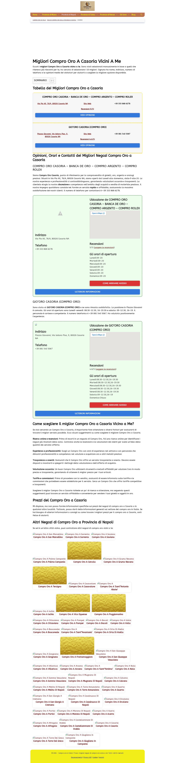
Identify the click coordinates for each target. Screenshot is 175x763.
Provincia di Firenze (107, 15)
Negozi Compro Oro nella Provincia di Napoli (61, 20)
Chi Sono (123, 15)
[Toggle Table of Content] (50, 81)
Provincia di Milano (49, 15)
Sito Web (87, 104)
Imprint (101, 757)
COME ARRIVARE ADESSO (115, 283)
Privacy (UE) (87, 757)
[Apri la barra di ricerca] (141, 15)
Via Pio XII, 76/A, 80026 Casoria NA (52, 104)
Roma (35, 15)
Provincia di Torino (88, 15)
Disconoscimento (76, 757)
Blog (133, 15)
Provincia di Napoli (69, 15)
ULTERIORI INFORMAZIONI (87, 292)
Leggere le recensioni (104, 247)
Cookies (95, 757)
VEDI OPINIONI (87, 115)
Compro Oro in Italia (39, 20)
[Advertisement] (87, 40)
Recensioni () (87, 109)
